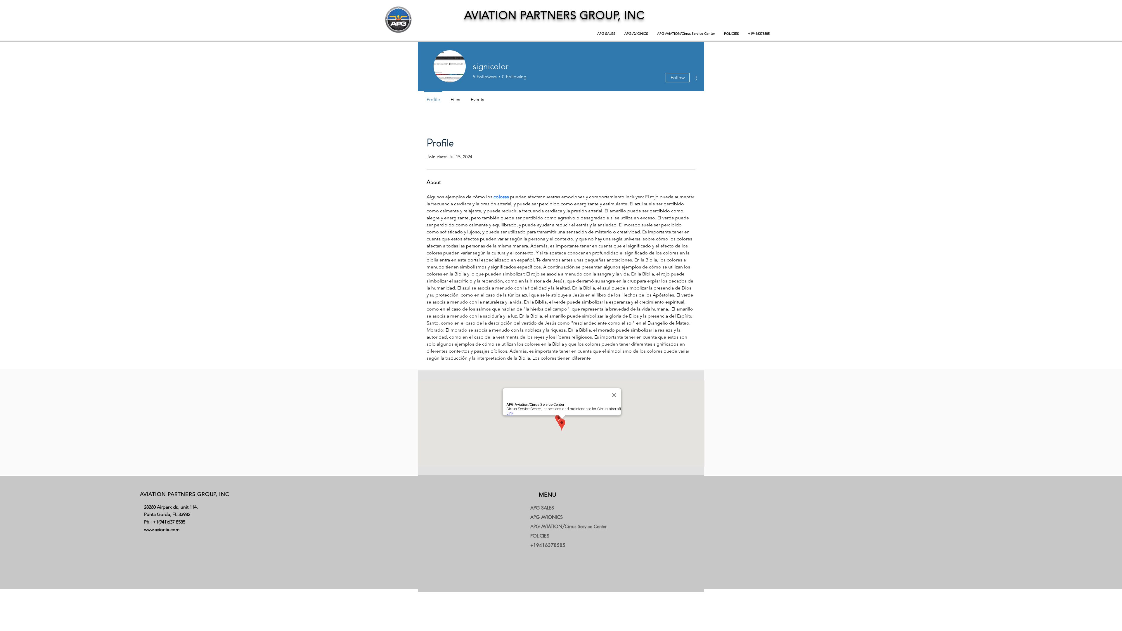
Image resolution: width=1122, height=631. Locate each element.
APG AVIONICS (546, 517)
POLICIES (539, 536)
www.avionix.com (162, 529)
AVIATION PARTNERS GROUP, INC (554, 15)
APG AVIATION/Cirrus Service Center (557, 526)
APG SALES (542, 508)
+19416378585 (547, 545)
